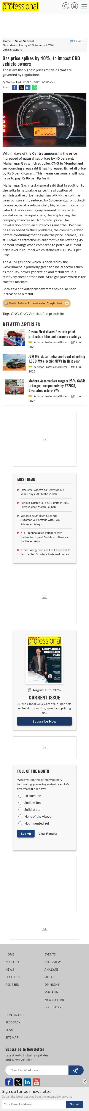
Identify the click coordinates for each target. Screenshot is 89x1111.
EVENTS (50, 954)
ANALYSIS (51, 969)
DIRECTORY (52, 1007)
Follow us (79, 40)
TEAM (9, 1030)
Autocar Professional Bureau (51, 342)
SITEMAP (11, 1037)
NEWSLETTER (54, 1000)
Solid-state (32, 809)
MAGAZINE (52, 992)
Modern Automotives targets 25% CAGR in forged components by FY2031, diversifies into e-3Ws (57, 386)
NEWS (9, 969)
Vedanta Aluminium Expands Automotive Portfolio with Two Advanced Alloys (40, 520)
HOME (10, 954)
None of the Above (37, 816)
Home (7, 41)
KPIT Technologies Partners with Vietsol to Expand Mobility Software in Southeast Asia (45, 537)
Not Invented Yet (36, 823)
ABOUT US (13, 962)
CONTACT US (14, 1015)
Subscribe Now (45, 721)
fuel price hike (53, 313)
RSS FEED (12, 984)
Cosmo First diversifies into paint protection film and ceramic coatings (55, 334)
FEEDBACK (13, 1022)
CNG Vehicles (30, 313)
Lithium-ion (32, 796)
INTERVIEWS (53, 962)
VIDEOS (49, 977)
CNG (15, 313)
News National (24, 41)
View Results (47, 833)
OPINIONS (52, 984)
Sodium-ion (32, 803)
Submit (26, 833)
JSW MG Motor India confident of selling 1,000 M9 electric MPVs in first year (57, 358)
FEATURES (12, 977)
